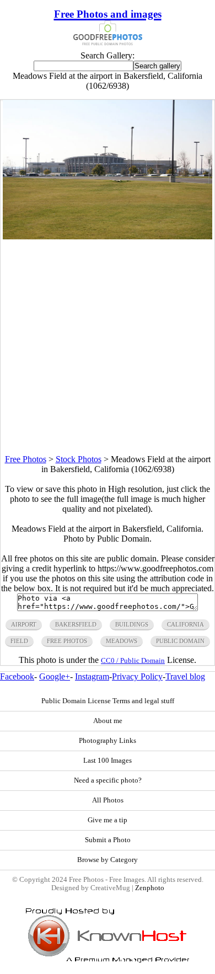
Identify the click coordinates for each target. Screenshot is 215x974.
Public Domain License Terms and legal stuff (107, 701)
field (19, 641)
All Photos (107, 800)
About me (107, 721)
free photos (67, 641)
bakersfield (75, 624)
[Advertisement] (107, 346)
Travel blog (185, 676)
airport (23, 624)
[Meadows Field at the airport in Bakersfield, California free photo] (107, 236)
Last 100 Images (107, 760)
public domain (180, 641)
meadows (121, 641)
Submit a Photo (108, 840)
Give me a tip (107, 820)
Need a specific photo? (108, 780)
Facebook (17, 676)
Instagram (92, 676)
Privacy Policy (137, 676)
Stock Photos (78, 459)
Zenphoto (149, 888)
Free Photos (25, 459)
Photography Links (107, 741)
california (185, 624)
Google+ (54, 676)
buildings (131, 624)
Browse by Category (107, 860)
